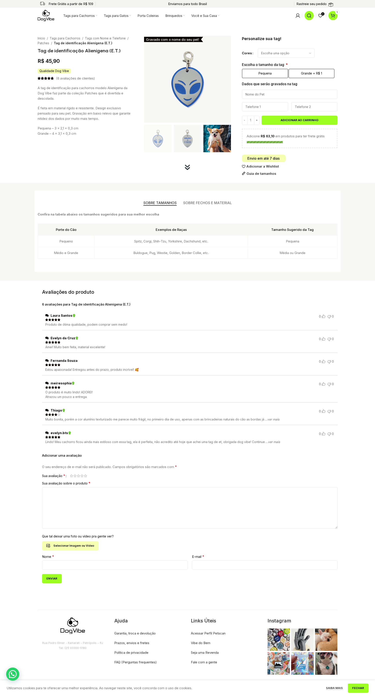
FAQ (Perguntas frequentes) (135, 662)
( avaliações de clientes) (75, 78)
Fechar (358, 688)
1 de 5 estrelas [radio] (71, 475)
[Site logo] (46, 15)
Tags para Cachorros (65, 38)
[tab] (160, 202)
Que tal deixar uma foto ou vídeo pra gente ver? (78, 536)
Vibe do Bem (200, 643)
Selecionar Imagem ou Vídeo (73, 545)
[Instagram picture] (279, 640)
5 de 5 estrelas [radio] (85, 475)
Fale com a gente (204, 662)
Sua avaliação (53, 475)
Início (41, 38)
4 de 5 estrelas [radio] (82, 475)
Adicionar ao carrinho (300, 120)
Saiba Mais (334, 688)
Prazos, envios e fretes (131, 643)
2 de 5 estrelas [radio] (75, 475)
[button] (12, 674)
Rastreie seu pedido (311, 4)
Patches (43, 43)
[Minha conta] (297, 15)
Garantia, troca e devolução (135, 633)
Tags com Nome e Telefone (105, 38)
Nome (48, 556)
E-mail (198, 556)
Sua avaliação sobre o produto (66, 483)
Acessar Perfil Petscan (208, 633)
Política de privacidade (131, 652)
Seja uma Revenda (205, 652)
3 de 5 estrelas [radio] (78, 475)
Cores (247, 53)
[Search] (309, 15)
